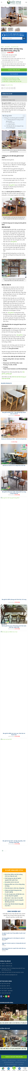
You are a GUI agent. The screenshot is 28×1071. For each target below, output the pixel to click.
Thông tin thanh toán (8, 100)
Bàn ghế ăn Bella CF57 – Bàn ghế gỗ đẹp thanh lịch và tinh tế (14, 413)
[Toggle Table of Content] (23, 116)
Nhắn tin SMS (25, 1070)
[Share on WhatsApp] (2, 88)
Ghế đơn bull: (11, 122)
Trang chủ (4, 1060)
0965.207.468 (9, 963)
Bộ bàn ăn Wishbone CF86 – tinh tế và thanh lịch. (14, 439)
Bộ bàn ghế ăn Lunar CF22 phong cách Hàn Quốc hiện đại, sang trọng (14, 626)
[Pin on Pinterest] (12, 88)
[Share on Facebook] (5, 88)
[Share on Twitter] (7, 88)
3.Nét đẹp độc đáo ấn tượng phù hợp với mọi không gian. (14, 126)
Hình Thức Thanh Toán (6, 988)
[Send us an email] (4, 996)
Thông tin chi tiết (7, 93)
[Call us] (6, 996)
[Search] (1, 2)
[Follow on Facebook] (1, 996)
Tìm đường (3, 1070)
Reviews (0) (5, 97)
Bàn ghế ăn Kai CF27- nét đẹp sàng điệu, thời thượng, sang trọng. (14, 841)
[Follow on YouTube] (8, 996)
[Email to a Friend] (9, 88)
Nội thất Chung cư (12, 1060)
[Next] (25, 17)
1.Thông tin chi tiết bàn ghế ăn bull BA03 (14, 118)
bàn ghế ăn (14, 241)
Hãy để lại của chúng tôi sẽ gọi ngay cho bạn (15, 34)
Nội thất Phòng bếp (21, 1060)
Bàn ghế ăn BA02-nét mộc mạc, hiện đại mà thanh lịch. (14, 734)
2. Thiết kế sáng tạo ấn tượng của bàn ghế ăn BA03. (15, 120)
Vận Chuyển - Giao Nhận (7, 990)
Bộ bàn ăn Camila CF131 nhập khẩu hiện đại (14, 465)
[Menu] (26, 2)
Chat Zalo (8, 1070)
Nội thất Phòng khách (9, 1062)
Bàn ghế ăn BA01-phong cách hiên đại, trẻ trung (14, 599)
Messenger (19, 1070)
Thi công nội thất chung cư (11, 1064)
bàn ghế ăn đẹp (14, 46)
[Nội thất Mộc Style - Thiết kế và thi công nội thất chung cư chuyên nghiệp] (14, 2)
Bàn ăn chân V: (11, 124)
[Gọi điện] (14, 1068)
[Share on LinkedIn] (14, 88)
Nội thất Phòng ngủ (19, 1062)
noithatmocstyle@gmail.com (10, 974)
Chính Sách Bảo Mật (6, 993)
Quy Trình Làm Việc (5, 983)
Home (2, 46)
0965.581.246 (9, 965)
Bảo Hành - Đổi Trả (5, 985)
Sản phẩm (7, 46)
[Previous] (3, 17)
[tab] (14, 93)
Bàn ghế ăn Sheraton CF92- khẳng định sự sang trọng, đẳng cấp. (14, 492)
